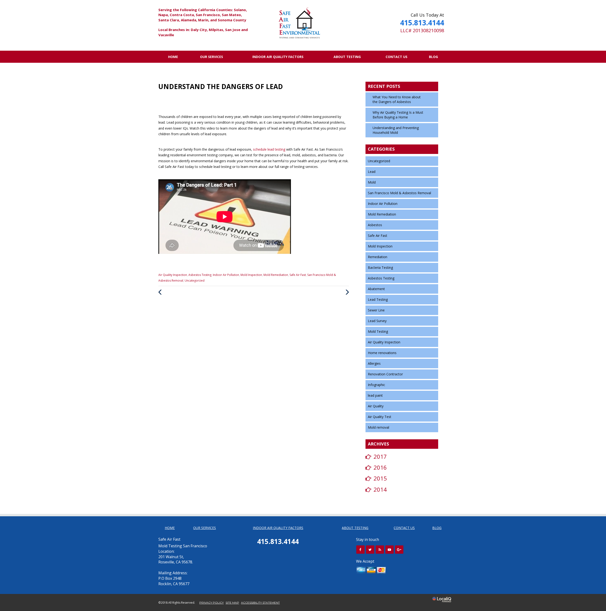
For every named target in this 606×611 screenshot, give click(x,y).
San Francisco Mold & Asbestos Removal (399, 193)
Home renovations (382, 352)
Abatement (376, 289)
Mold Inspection (251, 275)
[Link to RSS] (380, 549)
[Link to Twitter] (370, 549)
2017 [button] (380, 456)
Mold (372, 182)
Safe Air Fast (298, 275)
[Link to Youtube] (389, 549)
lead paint (375, 395)
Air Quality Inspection (172, 275)
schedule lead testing (269, 149)
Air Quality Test (379, 416)
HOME (173, 56)
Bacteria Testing (380, 267)
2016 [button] (380, 467)
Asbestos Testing (199, 275)
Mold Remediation (275, 275)
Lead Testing (378, 299)
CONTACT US (396, 56)
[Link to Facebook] (360, 549)
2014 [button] (380, 489)
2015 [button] (380, 478)
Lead (371, 171)
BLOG (433, 56)
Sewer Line (376, 310)
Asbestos (375, 225)
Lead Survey (377, 321)
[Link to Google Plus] (399, 549)
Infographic (376, 384)
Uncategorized (195, 281)
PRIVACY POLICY (211, 602)
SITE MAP (232, 602)
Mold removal (378, 427)
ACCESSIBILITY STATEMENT (260, 602)
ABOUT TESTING (347, 56)
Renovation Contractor (385, 374)
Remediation (377, 257)
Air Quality (375, 406)
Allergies (374, 363)
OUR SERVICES (211, 56)
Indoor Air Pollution (226, 275)
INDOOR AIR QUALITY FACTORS (277, 56)
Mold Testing (378, 331)
